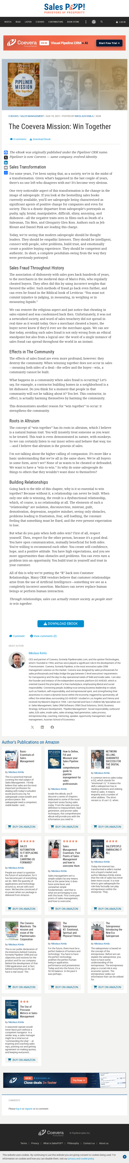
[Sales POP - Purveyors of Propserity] (64, 8)
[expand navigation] (85, 22)
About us (104, 1143)
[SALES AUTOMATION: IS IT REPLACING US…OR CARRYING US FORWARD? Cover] (11, 852)
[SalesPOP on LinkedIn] (42, 727)
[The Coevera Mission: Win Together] (64, 84)
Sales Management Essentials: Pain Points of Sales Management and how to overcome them (71, 856)
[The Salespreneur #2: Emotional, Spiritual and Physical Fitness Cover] (54, 931)
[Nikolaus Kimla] (17, 659)
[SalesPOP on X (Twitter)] (32, 727)
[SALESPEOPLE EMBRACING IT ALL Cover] (97, 849)
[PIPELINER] (94, 22)
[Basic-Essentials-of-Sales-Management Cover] (11, 759)
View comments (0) (45, 636)
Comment (19, 636)
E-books (40, 21)
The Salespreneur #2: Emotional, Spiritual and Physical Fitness (71, 930)
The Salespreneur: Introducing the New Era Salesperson (114, 930)
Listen (28, 21)
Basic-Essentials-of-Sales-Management (27, 756)
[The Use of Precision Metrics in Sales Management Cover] (11, 1009)
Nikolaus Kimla (84, 116)
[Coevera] (54, 1132)
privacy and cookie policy (81, 1158)
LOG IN (122, 22)
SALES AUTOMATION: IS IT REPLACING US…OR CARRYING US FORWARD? (29, 854)
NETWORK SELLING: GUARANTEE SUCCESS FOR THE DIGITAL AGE (113, 759)
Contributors (55, 21)
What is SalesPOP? (53, 1143)
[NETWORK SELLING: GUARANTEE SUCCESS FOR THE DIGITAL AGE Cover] (97, 759)
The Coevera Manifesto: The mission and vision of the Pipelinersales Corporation (28, 931)
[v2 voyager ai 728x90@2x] (64, 1080)
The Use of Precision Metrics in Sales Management (28, 1011)
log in (19, 1108)
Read (18, 21)
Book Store (73, 21)
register (29, 1108)
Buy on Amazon (23, 827)
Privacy (35, 1143)
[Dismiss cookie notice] (124, 1157)
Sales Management (32, 116)
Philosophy (73, 1143)
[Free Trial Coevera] (64, 43)
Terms (23, 1143)
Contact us (89, 1143)
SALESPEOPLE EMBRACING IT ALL (114, 850)
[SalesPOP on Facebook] (52, 727)
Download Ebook (42, 139)
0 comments (19, 139)
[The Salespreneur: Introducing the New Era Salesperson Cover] (97, 931)
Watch (7, 21)
